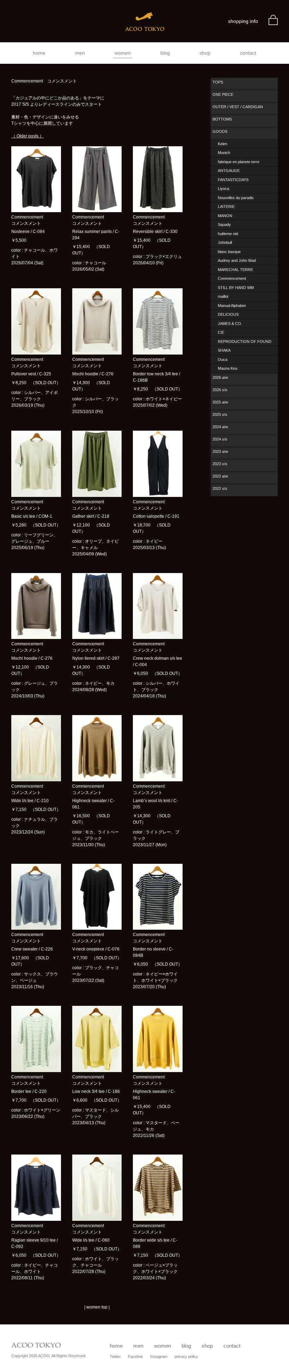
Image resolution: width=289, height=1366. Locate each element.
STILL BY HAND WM (236, 287)
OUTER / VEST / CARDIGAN (238, 107)
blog (165, 53)
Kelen (222, 144)
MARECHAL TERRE (235, 269)
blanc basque (229, 252)
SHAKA (224, 350)
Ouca (222, 359)
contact (248, 53)
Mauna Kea (227, 368)
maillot (223, 296)
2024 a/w (220, 427)
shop (204, 53)
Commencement (232, 278)
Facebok (135, 1356)
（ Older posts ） (27, 136)
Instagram (158, 1356)
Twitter (115, 1356)
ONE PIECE (223, 94)
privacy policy (186, 1356)
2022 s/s (220, 488)
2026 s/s (220, 390)
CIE (221, 332)
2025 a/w (220, 402)
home (39, 53)
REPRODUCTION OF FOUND (244, 341)
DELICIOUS (228, 314)
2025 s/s (220, 414)
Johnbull (225, 242)
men (80, 53)
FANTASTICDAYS (233, 180)
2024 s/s (220, 439)
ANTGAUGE (229, 170)
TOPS (218, 82)
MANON (225, 216)
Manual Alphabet (232, 305)
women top (96, 1307)
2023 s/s (220, 464)
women (123, 53)
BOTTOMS (222, 119)
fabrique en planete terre (238, 162)
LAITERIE (226, 206)
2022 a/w (220, 476)
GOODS (220, 131)
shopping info (243, 21)
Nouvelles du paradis (236, 198)
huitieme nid (228, 234)
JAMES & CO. (230, 323)
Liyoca (223, 188)
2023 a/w (220, 451)
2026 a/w (220, 377)
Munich (224, 152)
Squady (224, 224)
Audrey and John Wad (237, 260)
